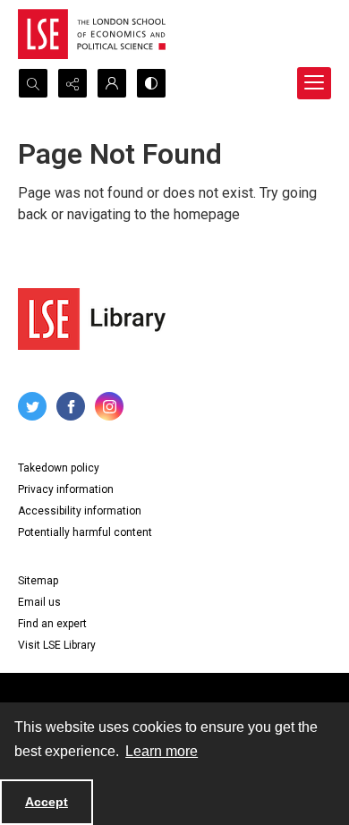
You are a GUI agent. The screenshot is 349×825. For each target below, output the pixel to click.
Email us (39, 602)
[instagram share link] (109, 406)
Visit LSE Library (57, 645)
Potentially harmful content (85, 532)
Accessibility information (79, 511)
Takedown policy (58, 468)
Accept (46, 802)
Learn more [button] (161, 751)
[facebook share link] (70, 406)
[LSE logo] (92, 34)
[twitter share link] (32, 406)
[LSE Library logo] (92, 319)
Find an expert (52, 623)
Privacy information (66, 489)
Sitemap (38, 580)
